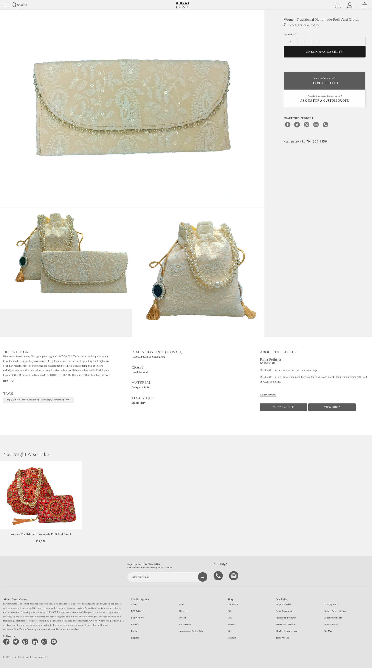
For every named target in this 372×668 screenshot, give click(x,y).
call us (219, 575)
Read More (11, 381)
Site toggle (5, 5)
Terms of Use (282, 638)
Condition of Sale (333, 618)
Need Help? (305, 141)
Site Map (328, 631)
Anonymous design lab (191, 631)
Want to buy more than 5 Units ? (324, 98)
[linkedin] (316, 124)
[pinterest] (306, 124)
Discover (183, 611)
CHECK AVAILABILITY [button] (325, 51)
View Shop (332, 407)
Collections (233, 604)
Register (135, 638)
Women (231, 624)
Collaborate (185, 624)
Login (134, 631)
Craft (181, 604)
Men (230, 618)
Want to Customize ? (324, 81)
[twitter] (297, 124)
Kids (230, 631)
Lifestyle (232, 638)
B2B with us (137, 611)
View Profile (283, 407)
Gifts (230, 611)
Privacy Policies (283, 604)
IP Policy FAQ (331, 604)
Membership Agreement (287, 631)
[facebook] (287, 124)
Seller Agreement (284, 611)
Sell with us (137, 618)
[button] (367, 502)
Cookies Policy (331, 624)
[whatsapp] (325, 124)
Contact (135, 624)
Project (182, 618)
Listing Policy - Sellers (335, 611)
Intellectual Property (286, 618)
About (134, 604)
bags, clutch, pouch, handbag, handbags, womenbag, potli (38, 399)
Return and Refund (285, 624)
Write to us (234, 575)
